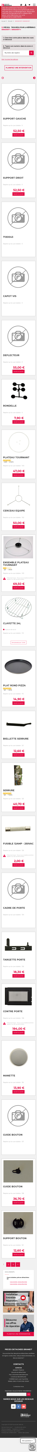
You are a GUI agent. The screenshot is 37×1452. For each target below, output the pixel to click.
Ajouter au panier (18, 135)
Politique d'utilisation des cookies (10, 1431)
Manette (9, 1075)
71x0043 (8, 237)
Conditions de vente (20, 1427)
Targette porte (14, 959)
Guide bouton (12, 1135)
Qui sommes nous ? (7, 1427)
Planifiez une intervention (18, 68)
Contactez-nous (18, 1386)
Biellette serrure (16, 738)
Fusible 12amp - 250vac (18, 843)
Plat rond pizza (14, 685)
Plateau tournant (16, 457)
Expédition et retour (18, 1429)
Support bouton (15, 1238)
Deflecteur (11, 355)
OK (29, 1394)
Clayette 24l (12, 623)
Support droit (13, 178)
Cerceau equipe (14, 510)
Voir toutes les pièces (9, 59)
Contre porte (12, 1011)
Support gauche (14, 118)
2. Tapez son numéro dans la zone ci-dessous (18, 47)
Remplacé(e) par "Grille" (18, 642)
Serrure (9, 790)
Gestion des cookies (23, 1432)
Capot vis (9, 296)
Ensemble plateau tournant (16, 563)
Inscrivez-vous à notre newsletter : (18, 1391)
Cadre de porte (14, 908)
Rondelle (10, 406)
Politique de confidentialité (8, 1432)
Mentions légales (6, 1429)
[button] (2, 78)
